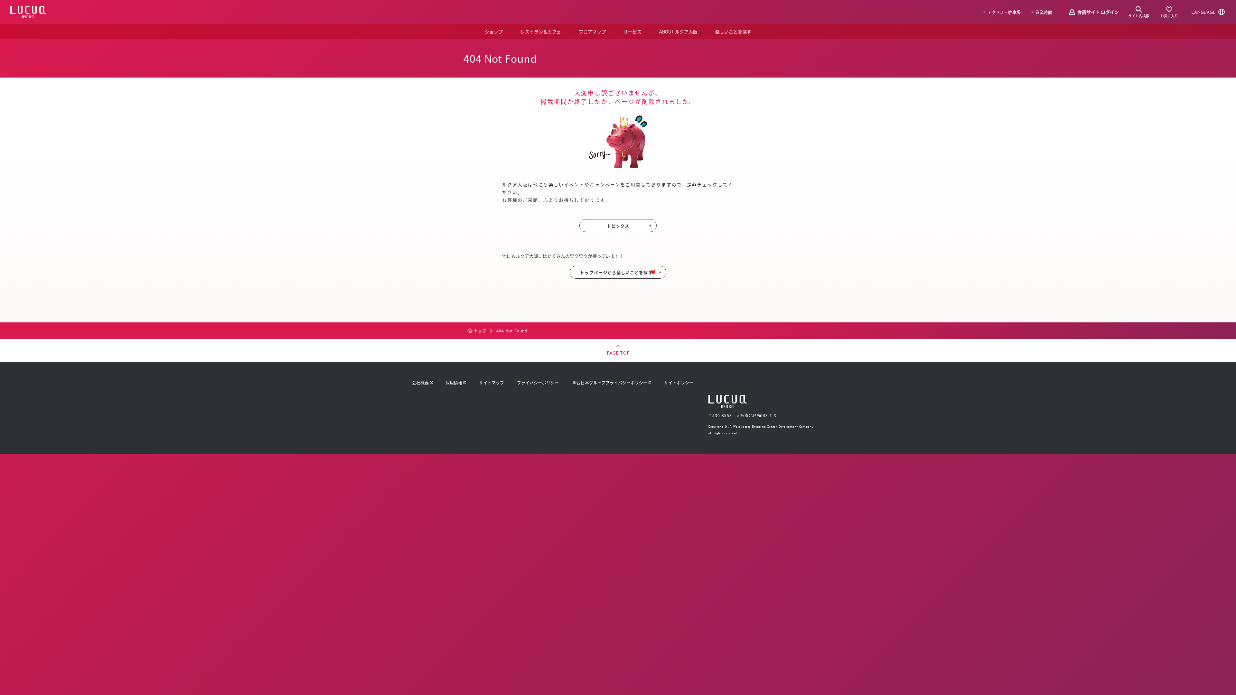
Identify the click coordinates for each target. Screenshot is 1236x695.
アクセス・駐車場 (1004, 12)
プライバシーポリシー (538, 382)
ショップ (494, 31)
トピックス (618, 226)
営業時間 (1043, 12)
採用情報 (453, 382)
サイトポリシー (678, 382)
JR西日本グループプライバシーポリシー (609, 382)
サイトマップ (491, 382)
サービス (632, 31)
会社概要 (420, 382)
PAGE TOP (618, 353)
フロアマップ (592, 31)
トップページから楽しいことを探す (616, 272)
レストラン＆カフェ (540, 31)
